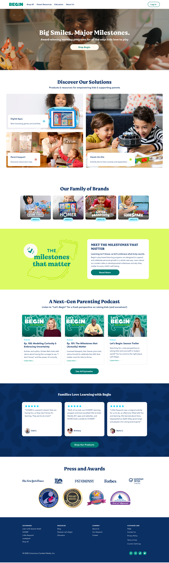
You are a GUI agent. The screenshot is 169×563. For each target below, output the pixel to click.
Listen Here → (29, 361)
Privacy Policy (132, 536)
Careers (95, 535)
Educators (58, 4)
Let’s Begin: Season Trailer (124, 343)
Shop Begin (84, 47)
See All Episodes (84, 371)
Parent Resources (44, 4)
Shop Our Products (84, 444)
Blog (59, 529)
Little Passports (28, 535)
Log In (153, 4)
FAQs (129, 529)
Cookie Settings (134, 544)
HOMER (25, 532)
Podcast (27, 340)
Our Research (97, 532)
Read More (105, 272)
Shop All (30, 4)
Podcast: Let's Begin (65, 532)
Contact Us (131, 532)
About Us (70, 4)
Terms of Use (132, 540)
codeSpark (26, 538)
